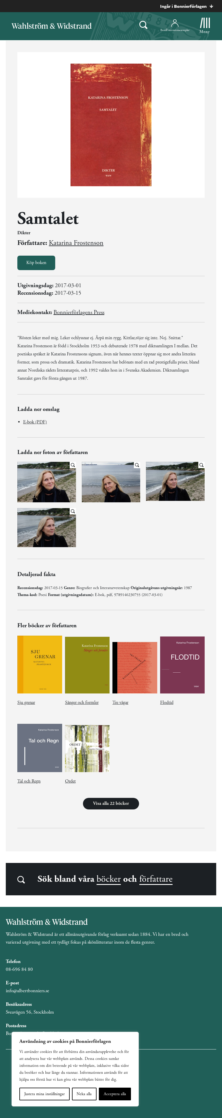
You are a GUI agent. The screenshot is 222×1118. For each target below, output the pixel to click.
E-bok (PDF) (35, 422)
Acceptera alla (115, 1094)
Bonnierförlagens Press (78, 312)
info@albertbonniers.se (27, 991)
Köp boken (36, 263)
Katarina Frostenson (76, 243)
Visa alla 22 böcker (111, 803)
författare (156, 879)
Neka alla (84, 1094)
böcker (109, 879)
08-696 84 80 (19, 969)
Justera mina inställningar (44, 1094)
